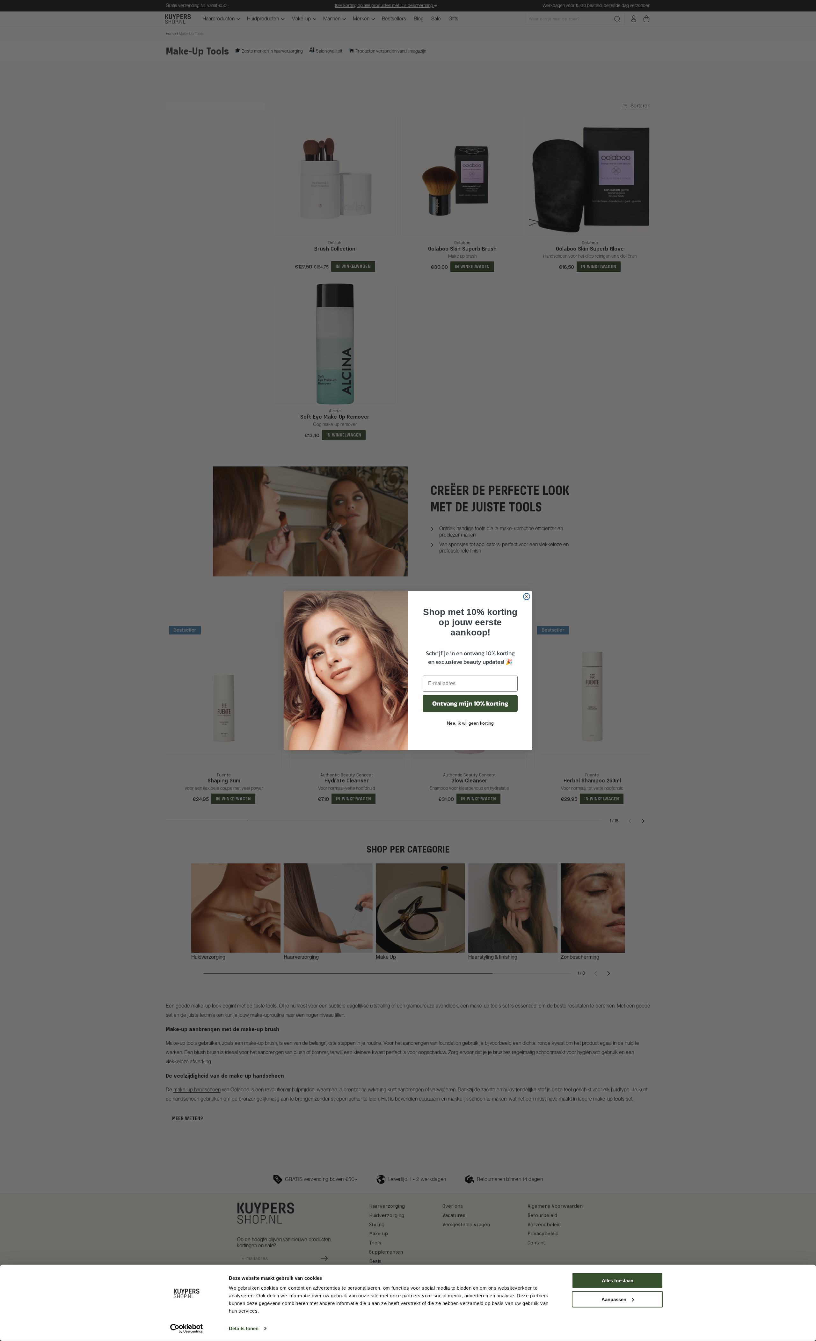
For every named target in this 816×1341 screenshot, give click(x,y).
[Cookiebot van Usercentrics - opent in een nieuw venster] (187, 1328)
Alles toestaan (617, 1280)
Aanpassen (613, 1299)
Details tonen (244, 1328)
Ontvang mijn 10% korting (470, 703)
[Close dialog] (526, 596)
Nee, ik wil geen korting (470, 723)
